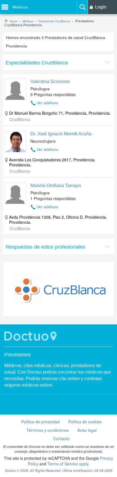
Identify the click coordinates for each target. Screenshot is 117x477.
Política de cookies (85, 421)
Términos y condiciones (47, 430)
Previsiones (17, 354)
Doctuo (31, 336)
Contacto (61, 438)
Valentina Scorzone (50, 81)
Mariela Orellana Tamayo (55, 185)
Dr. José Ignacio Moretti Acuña (60, 133)
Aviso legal (87, 430)
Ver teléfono (47, 103)
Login (100, 7)
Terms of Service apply (67, 464)
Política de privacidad (40, 421)
